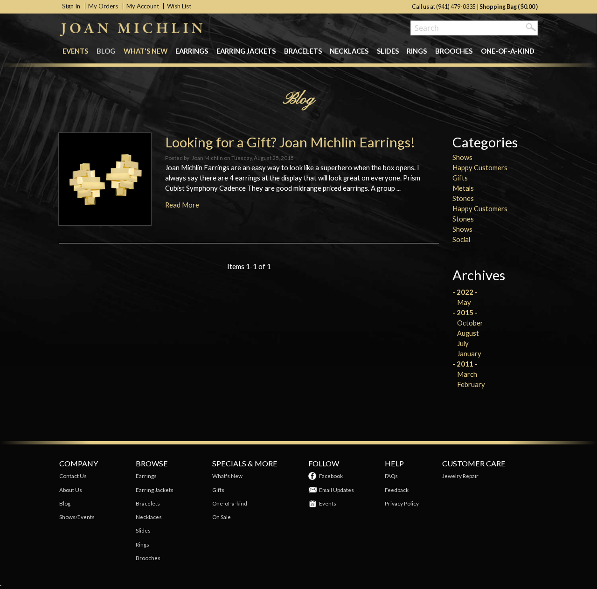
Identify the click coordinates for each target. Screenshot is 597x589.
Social (461, 239)
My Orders (103, 6)
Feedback (397, 489)
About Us (70, 489)
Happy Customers (479, 168)
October (470, 323)
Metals (463, 188)
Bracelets (303, 51)
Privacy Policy (402, 503)
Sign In (71, 6)
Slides (388, 51)
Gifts (460, 178)
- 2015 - (465, 313)
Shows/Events (77, 516)
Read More (182, 205)
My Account (142, 6)
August (468, 333)
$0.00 (528, 6)
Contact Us (73, 475)
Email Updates (336, 489)
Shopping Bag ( (500, 6)
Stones (463, 198)
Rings (417, 51)
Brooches (453, 51)
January (469, 354)
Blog (106, 51)
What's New (145, 51)
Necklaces (349, 51)
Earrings (191, 51)
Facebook (331, 475)
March (467, 374)
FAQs (391, 475)
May (464, 302)
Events (75, 51)
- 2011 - (465, 364)
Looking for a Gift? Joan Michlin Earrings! (290, 142)
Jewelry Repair (460, 475)
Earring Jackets (246, 51)
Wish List (179, 6)
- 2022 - (465, 292)
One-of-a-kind (508, 51)
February (471, 384)
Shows (462, 157)
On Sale (221, 516)
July (463, 343)
